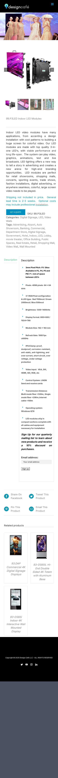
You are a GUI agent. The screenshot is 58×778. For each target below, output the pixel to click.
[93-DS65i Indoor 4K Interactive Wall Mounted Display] (16, 588)
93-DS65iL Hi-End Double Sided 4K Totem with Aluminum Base (42, 572)
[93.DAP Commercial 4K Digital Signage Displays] (16, 534)
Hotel (25, 235)
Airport (31, 224)
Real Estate (22, 242)
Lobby (47, 235)
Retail (33, 242)
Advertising (19, 224)
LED (41, 217)
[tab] (10, 260)
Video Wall (12, 246)
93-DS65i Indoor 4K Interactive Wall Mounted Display (15, 624)
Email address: (29, 457)
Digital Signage (28, 217)
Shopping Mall (46, 242)
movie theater (14, 239)
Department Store (16, 232)
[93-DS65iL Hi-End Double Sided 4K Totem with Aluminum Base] (42, 534)
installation (42, 204)
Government (13, 235)
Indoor (33, 235)
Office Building (31, 239)
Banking (24, 228)
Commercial (38, 228)
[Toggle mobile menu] (52, 4)
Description (10, 259)
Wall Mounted (27, 246)
